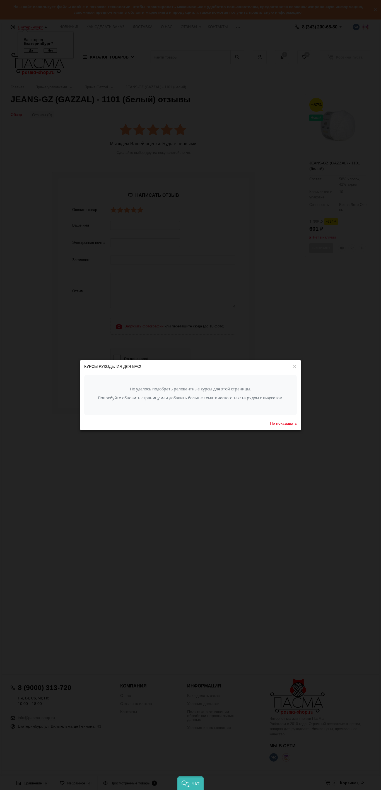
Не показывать (283, 423)
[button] (190, 783)
